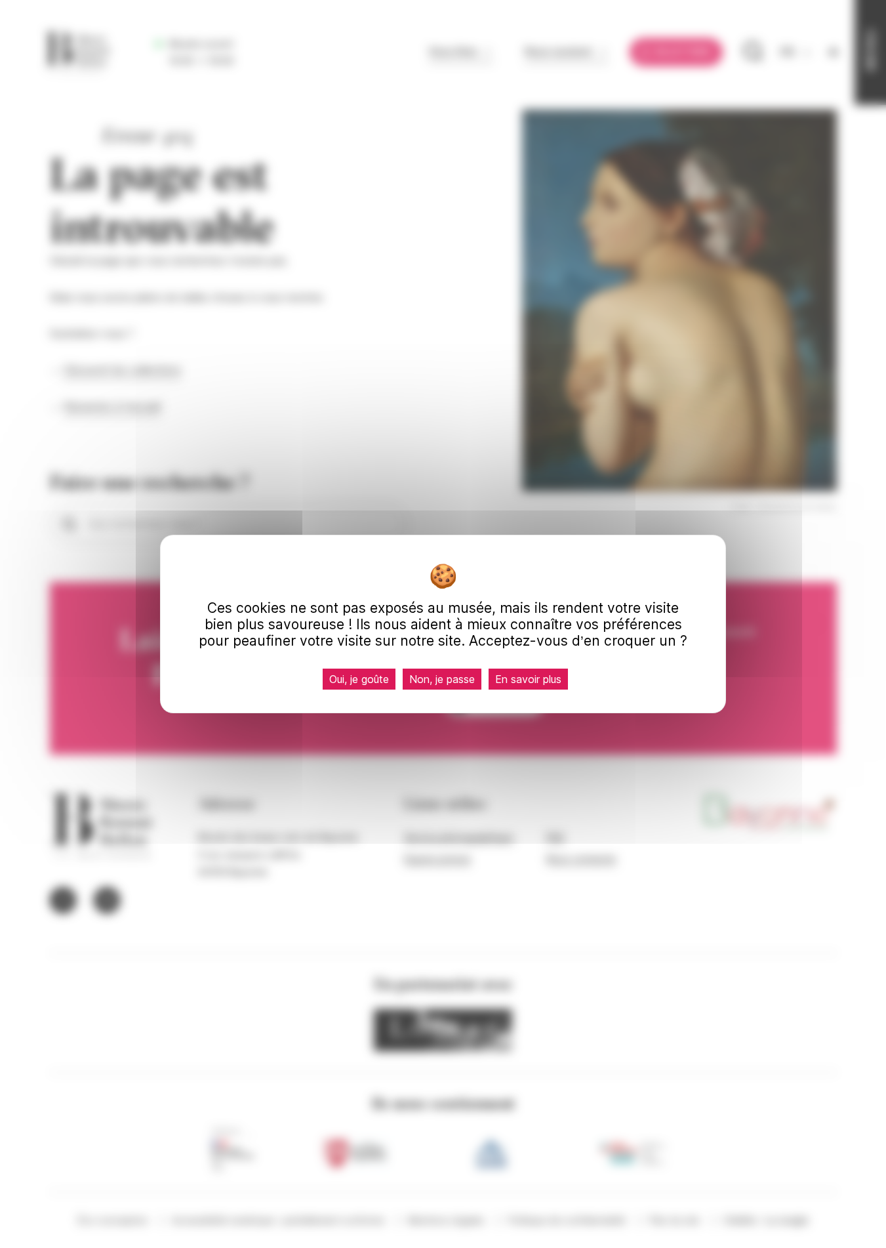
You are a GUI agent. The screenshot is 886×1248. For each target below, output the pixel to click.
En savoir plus (528, 679)
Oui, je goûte (359, 679)
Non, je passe (442, 679)
